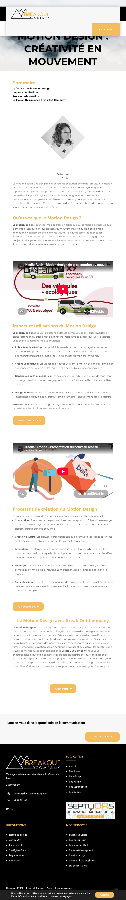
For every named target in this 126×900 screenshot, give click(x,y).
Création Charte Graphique (81, 860)
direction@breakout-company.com (30, 793)
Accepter (104, 894)
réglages (67, 896)
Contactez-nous (102, 736)
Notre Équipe (75, 776)
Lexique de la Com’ (78, 865)
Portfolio (106, 29)
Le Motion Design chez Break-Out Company (39, 100)
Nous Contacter (28, 420)
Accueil (72, 766)
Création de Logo (77, 855)
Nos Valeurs (75, 781)
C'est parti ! (62, 688)
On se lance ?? (27, 606)
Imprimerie (14, 860)
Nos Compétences (78, 786)
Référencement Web (78, 845)
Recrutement (75, 792)
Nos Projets (74, 771)
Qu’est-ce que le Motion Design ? (32, 88)
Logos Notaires (16, 855)
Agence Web (15, 840)
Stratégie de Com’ (17, 850)
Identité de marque (18, 834)
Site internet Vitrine (78, 834)
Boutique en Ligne (77, 840)
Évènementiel (15, 845)
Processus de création (26, 96)
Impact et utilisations (25, 92)
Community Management (81, 850)
